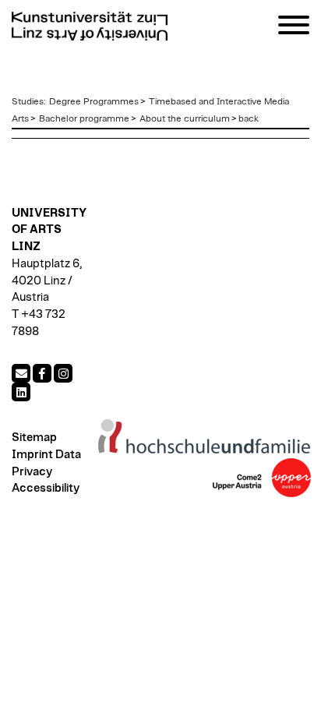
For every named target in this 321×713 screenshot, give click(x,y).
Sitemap (34, 437)
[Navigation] (293, 28)
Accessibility (45, 488)
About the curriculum (184, 118)
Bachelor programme (84, 118)
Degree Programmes (94, 101)
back (248, 118)
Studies (28, 101)
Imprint (32, 455)
